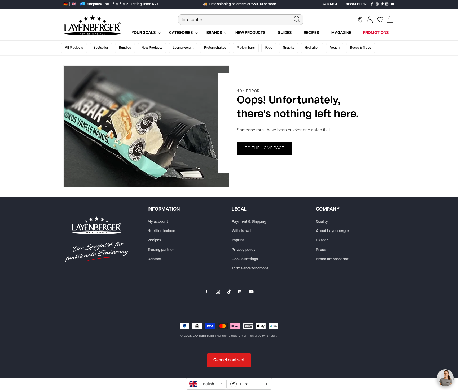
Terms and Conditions (250, 269)
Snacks (288, 47)
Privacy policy (244, 250)
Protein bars (246, 47)
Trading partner (161, 250)
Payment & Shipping (249, 222)
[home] (96, 240)
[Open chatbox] (445, 377)
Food (268, 47)
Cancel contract (229, 360)
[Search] (297, 19)
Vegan (335, 47)
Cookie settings (245, 259)
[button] (390, 19)
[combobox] (240, 19)
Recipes (154, 240)
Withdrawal (241, 231)
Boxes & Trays (360, 47)
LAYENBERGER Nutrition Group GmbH (220, 336)
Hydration (312, 47)
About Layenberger (332, 231)
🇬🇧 (74, 4)
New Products (152, 47)
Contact (154, 259)
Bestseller (101, 47)
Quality (322, 222)
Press (321, 250)
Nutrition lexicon (161, 231)
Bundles (125, 47)
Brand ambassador (332, 259)
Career (322, 240)
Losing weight (183, 47)
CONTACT (330, 4)
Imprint (238, 240)
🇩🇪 (65, 4)
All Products (74, 47)
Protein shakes (215, 47)
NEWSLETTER (356, 4)
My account (158, 222)
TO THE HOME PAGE (264, 148)
